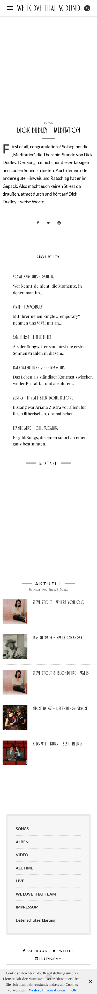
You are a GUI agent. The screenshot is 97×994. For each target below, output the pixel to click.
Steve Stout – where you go (59, 602)
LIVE (20, 881)
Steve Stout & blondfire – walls (61, 673)
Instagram (50, 958)
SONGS (48, 122)
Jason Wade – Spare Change (58, 637)
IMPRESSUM (27, 907)
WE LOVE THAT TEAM (36, 894)
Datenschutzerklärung (35, 920)
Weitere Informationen (47, 990)
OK (73, 990)
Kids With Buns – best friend (57, 743)
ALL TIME (24, 868)
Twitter (65, 951)
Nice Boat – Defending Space (60, 708)
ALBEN (22, 841)
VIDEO (22, 854)
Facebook (36, 951)
